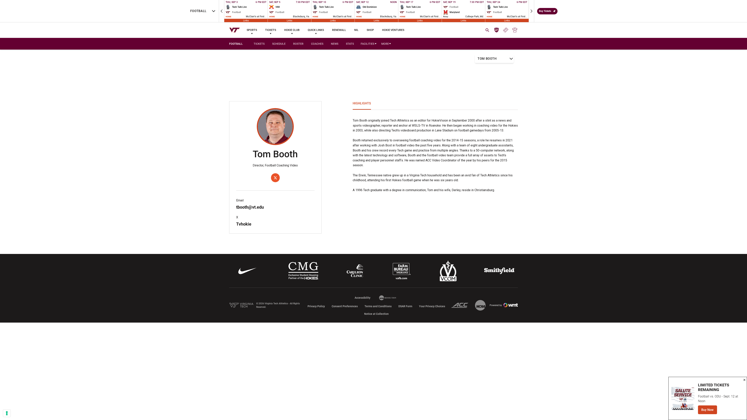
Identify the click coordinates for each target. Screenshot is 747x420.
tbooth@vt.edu (250, 207)
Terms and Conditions (378, 306)
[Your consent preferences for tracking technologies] (7, 413)
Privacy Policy (316, 306)
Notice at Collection (376, 313)
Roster (298, 43)
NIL (356, 30)
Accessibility (362, 297)
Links (246, 20)
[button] (221, 11)
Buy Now (709, 411)
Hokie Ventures (393, 30)
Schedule (279, 43)
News (334, 43)
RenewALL (339, 30)
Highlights (362, 103)
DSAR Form (405, 306)
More (385, 43)
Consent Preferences (345, 306)
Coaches (317, 43)
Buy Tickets (545, 11)
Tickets (270, 30)
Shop (370, 30)
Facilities (367, 43)
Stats (350, 43)
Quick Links (316, 30)
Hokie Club (292, 30)
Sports (252, 30)
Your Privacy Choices (432, 306)
